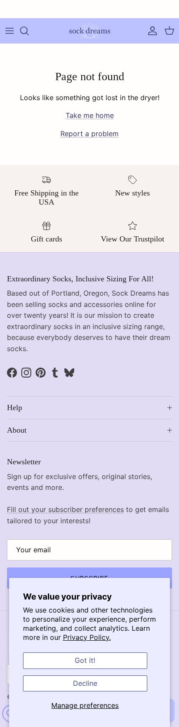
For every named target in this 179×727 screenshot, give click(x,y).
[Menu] (9, 30)
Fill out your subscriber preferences (65, 509)
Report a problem (89, 133)
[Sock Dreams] (89, 31)
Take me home (90, 115)
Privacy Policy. (87, 637)
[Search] (28, 30)
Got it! (85, 660)
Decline (85, 683)
